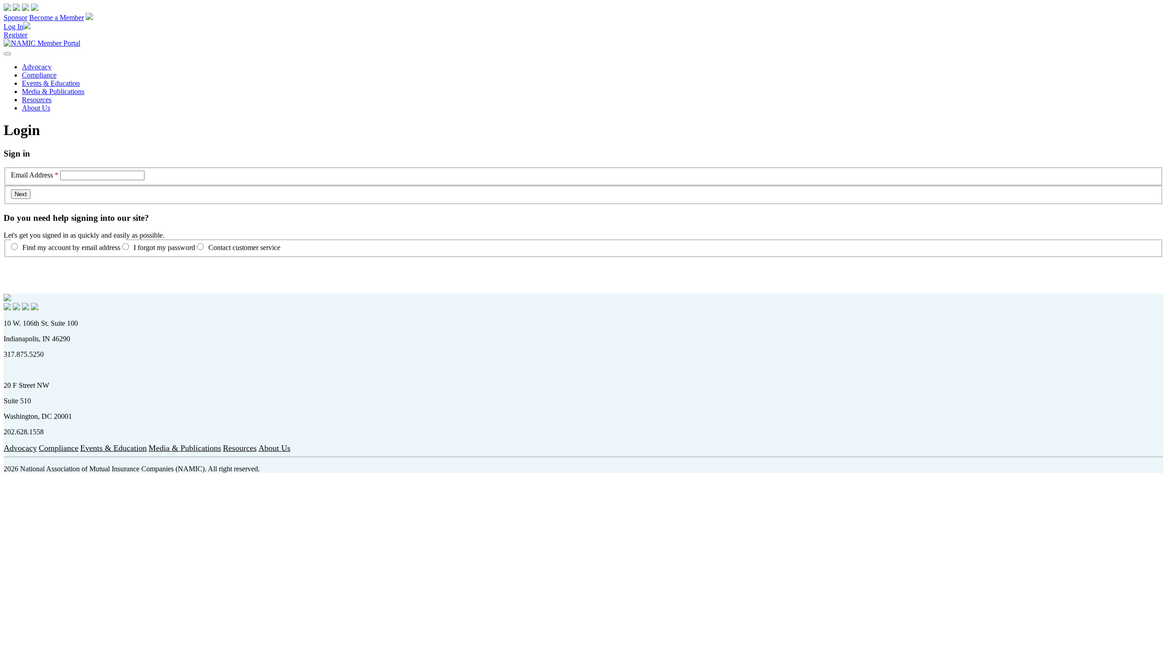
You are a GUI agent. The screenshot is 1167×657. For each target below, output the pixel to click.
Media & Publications (53, 91)
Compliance (39, 75)
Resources (37, 100)
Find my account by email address (71, 247)
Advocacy (37, 67)
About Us (36, 108)
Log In (13, 27)
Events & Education (51, 83)
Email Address (32, 175)
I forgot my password (164, 247)
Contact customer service (244, 247)
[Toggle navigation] (7, 53)
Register (15, 35)
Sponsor (15, 17)
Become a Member (56, 17)
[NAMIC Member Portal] (42, 43)
